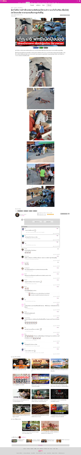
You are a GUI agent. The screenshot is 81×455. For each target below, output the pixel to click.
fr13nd (25, 327)
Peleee (15, 16)
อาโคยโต (25, 311)
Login (37, 221)
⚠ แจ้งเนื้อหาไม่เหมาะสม (64, 213)
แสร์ (25, 235)
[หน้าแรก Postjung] (4, 1)
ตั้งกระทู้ (49, 5)
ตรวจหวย (23, 2)
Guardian (26, 248)
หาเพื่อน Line (38, 2)
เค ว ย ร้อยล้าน (27, 262)
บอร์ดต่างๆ (38, 5)
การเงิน (52, 2)
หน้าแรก (19, 2)
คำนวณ (49, 2)
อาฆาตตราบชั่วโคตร (27, 317)
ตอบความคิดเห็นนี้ (56, 233)
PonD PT (25, 286)
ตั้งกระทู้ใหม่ (40, 445)
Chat (34, 2)
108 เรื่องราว (23, 437)
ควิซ (46, 2)
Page (56, 2)
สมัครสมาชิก (48, 221)
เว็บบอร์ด (27, 2)
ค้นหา (43, 5)
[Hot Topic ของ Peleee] (17, 216)
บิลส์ (25, 228)
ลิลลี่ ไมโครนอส (27, 256)
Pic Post (43, 2)
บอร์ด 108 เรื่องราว (20, 7)
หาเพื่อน (31, 2)
